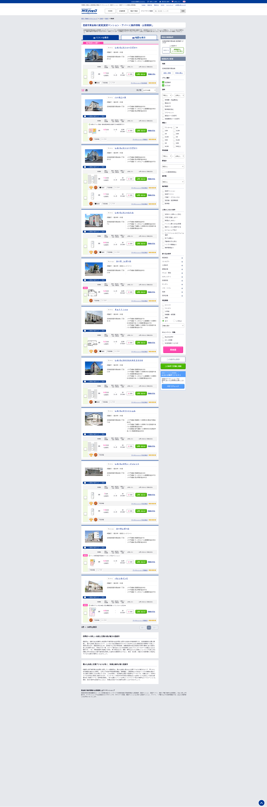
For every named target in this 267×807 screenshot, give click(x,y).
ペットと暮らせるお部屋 (173, 224)
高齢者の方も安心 (171, 241)
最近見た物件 (165, 1)
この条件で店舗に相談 (173, 366)
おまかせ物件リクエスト (138, 1)
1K (177, 127)
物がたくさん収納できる (173, 227)
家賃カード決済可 (171, 116)
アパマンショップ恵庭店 (140, 139)
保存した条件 (153, 1)
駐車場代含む (169, 109)
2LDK (167, 137)
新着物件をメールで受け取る (177, 50)
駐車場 (167, 203)
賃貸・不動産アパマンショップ (89, 18)
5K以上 (178, 146)
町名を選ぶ (179, 73)
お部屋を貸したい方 (180, 5)
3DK (166, 140)
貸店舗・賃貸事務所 (171, 200)
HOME (110, 11)
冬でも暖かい (169, 238)
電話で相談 (134, 11)
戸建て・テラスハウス (172, 197)
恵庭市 (106, 18)
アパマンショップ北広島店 (139, 83)
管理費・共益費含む (171, 100)
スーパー (168, 305)
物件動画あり (169, 247)
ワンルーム (168, 127)
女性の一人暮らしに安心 (173, 214)
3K (177, 137)
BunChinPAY (169, 337)
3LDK (178, 140)
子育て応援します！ (171, 217)
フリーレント (169, 112)
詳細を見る (151, 74)
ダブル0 (167, 85)
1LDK (178, 130)
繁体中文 (156, 5)
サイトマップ (169, 5)
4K (166, 143)
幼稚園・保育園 (170, 314)
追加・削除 (167, 73)
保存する (166, 50)
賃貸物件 (168, 82)
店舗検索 (122, 11)
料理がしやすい (170, 220)
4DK (177, 143)
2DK (177, 134)
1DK (166, 130)
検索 (183, 11)
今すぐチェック (173, 386)
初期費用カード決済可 (172, 119)
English (143, 5)
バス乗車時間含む (171, 172)
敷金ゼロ (168, 103)
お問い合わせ (141, 74)
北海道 (101, 18)
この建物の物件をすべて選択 (96, 116)
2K (166, 134)
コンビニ (168, 308)
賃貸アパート (169, 194)
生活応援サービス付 (171, 343)
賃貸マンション (170, 191)
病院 (166, 317)
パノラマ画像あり (171, 244)
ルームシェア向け (171, 230)
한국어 (162, 5)
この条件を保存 (173, 359)
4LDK (167, 146)
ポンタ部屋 (168, 340)
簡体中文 (149, 5)
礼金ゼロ (168, 106)
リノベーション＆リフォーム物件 (174, 234)
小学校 (167, 311)
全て (166, 321)
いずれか (179, 321)
